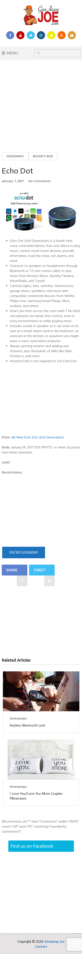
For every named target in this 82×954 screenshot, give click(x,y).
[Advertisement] (41, 102)
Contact (41, 946)
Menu (12, 53)
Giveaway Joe (54, 941)
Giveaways (15, 156)
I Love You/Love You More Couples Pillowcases (36, 795)
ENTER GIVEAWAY (23, 552)
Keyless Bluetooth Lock (27, 725)
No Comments (39, 181)
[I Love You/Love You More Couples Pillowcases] (41, 759)
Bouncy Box (43, 156)
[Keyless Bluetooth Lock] (41, 691)
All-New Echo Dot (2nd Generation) (37, 437)
